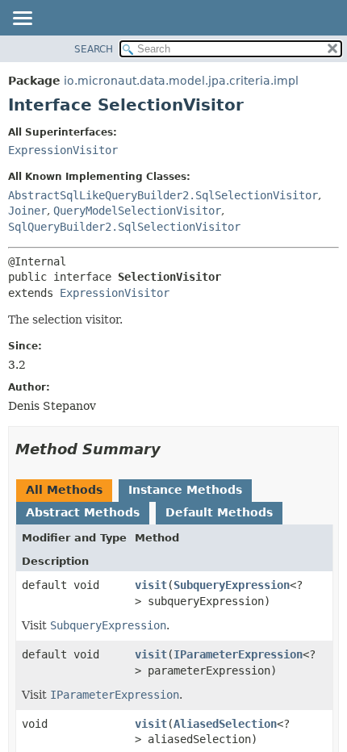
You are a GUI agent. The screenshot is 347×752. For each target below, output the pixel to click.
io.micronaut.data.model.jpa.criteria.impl (181, 80)
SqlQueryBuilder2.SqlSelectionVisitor (124, 226)
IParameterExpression (238, 654)
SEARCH (93, 49)
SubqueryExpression (232, 585)
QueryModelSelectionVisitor (137, 210)
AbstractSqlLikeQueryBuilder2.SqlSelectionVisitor (163, 195)
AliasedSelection (225, 723)
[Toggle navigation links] (22, 19)
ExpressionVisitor (63, 150)
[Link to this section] (171, 449)
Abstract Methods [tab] (83, 512)
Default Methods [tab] (219, 512)
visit (151, 585)
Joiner (27, 210)
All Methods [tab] (64, 489)
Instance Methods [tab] (185, 489)
